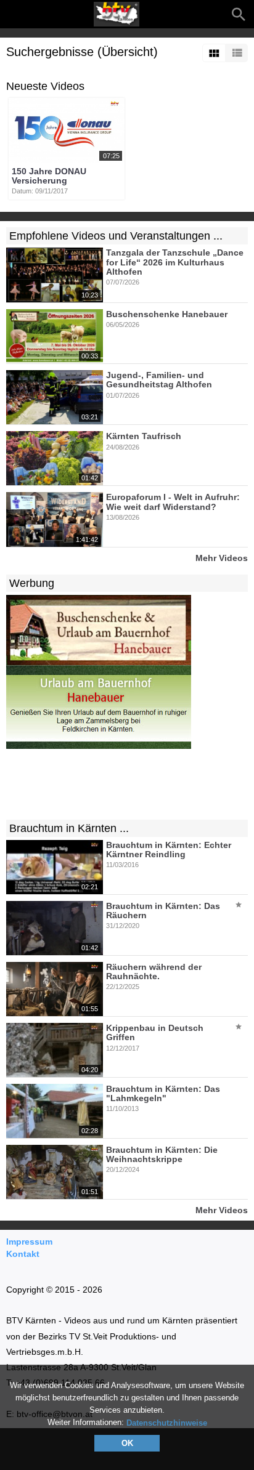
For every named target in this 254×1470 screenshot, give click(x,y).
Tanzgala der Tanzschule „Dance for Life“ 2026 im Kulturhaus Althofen (175, 262)
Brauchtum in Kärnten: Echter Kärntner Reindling (168, 849)
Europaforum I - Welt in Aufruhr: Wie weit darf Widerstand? (173, 502)
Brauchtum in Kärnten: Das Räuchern (163, 910)
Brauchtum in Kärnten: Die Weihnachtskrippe (162, 1154)
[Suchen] (238, 14)
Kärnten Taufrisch (143, 437)
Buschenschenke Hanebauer (166, 314)
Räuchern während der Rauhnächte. (154, 971)
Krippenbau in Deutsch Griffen (154, 1032)
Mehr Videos (221, 557)
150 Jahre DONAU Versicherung (49, 175)
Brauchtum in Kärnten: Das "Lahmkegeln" (163, 1093)
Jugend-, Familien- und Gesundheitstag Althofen (159, 379)
